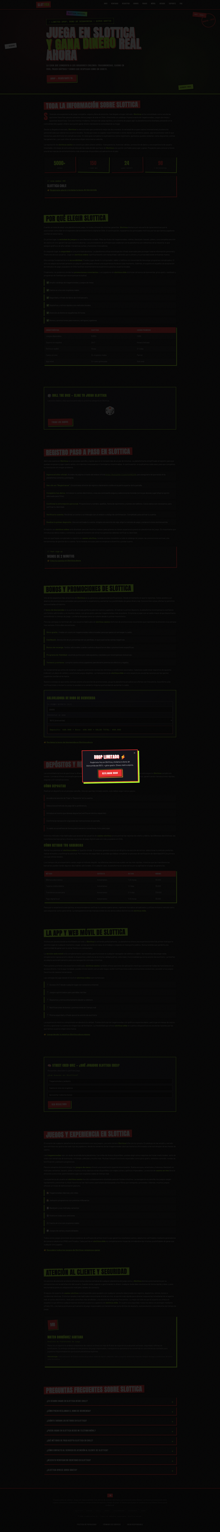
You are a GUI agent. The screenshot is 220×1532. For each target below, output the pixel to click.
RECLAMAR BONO (110, 773)
